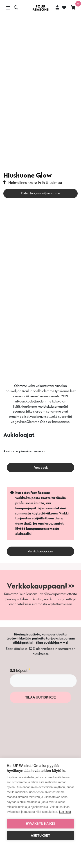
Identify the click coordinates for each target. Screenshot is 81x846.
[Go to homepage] (40, 8)
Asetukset (40, 835)
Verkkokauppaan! (41, 551)
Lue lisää (65, 811)
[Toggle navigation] (8, 8)
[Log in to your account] (57, 7)
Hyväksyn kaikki (40, 823)
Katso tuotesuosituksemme (40, 193)
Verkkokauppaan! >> (40, 586)
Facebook (41, 467)
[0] (73, 8)
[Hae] (16, 8)
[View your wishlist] (63, 8)
